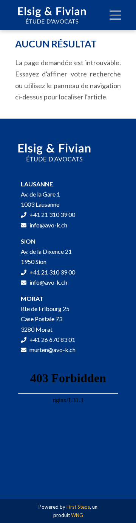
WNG (77, 515)
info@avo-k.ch (47, 225)
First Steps (78, 507)
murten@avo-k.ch (52, 349)
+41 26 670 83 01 (51, 339)
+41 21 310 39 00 (51, 214)
